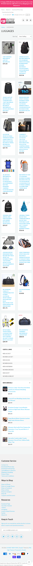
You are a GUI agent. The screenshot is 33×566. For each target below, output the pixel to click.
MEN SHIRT (6, 373)
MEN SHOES (6, 360)
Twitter (3, 507)
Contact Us (4, 465)
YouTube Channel (6, 505)
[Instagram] (17, 536)
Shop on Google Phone (8, 486)
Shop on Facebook (6, 488)
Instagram (4, 509)
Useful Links (7, 349)
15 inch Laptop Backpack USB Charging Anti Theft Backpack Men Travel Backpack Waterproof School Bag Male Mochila (8, 104)
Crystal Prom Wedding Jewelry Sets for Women (19, 399)
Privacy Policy (5, 474)
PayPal (3, 513)
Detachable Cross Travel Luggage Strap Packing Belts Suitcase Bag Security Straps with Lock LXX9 (8, 335)
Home (2, 9)
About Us (8, 9)
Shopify (21, 547)
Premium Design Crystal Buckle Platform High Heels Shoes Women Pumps (19, 409)
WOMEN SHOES (7, 363)
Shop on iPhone (5, 484)
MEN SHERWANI (7, 366)
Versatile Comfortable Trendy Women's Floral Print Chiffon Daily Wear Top (18, 440)
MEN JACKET (7, 353)
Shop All (3, 493)
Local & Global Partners (8, 511)
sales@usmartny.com (19, 14)
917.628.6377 (7, 14)
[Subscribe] (29, 530)
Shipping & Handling (7, 472)
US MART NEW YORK (12, 547)
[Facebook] (8, 536)
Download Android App (7, 12)
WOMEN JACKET (8, 357)
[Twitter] (3, 536)
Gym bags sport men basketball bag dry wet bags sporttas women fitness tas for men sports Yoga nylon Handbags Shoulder (8, 259)
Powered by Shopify (20, 550)
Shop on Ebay (5, 490)
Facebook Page (5, 504)
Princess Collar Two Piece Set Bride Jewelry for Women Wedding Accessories (19, 389)
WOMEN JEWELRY (8, 376)
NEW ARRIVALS (7, 383)
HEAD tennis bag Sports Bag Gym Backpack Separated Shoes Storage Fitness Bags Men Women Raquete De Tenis (24, 257)
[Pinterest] (12, 536)
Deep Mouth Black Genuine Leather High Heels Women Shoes (19, 419)
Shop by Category (6, 492)
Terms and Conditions (7, 476)
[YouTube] (21, 536)
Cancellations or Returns (8, 470)
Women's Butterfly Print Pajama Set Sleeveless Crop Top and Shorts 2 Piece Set (19, 429)
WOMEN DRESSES (8, 369)
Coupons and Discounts (8, 495)
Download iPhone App (17, 9)
